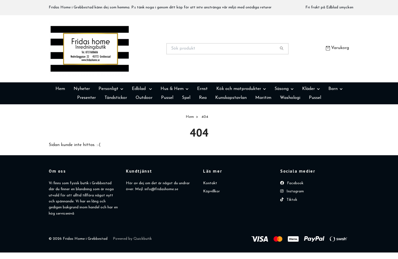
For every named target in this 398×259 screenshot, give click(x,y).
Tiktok (291, 227)
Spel (186, 125)
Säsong (282, 116)
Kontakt (210, 210)
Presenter (86, 125)
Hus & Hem (172, 116)
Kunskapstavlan (231, 125)
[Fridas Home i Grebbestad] (124, 62)
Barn (333, 116)
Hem (60, 116)
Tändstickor (116, 125)
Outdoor (144, 125)
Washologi (290, 125)
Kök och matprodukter (238, 116)
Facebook (295, 210)
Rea (203, 125)
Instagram (294, 218)
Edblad (139, 116)
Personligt (108, 116)
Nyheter (82, 116)
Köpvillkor (211, 218)
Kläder (308, 116)
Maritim (263, 125)
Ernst (202, 116)
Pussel (167, 125)
